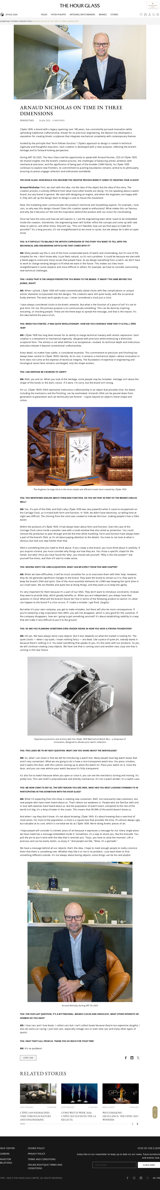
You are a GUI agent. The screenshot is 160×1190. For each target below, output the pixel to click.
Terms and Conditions (42, 1159)
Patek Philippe (58, 14)
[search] (153, 14)
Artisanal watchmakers (82, 14)
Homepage (5, 21)
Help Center (7, 1148)
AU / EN (156, 1178)
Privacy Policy (36, 1153)
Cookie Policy (36, 1148)
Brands (103, 14)
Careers (5, 1153)
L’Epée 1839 (28, 1058)
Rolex (44, 14)
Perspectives (26, 21)
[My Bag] (155, 1109)
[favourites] (141, 14)
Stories (114, 14)
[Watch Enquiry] (155, 1115)
